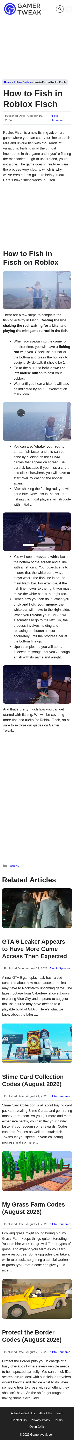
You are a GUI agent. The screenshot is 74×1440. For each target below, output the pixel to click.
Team (59, 1413)
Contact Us (19, 1420)
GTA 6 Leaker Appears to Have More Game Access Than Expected (34, 948)
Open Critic (37, 1426)
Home (7, 82)
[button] (60, 9)
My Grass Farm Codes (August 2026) (33, 1208)
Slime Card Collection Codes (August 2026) (33, 1080)
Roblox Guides (22, 82)
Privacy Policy (40, 1420)
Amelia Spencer (60, 968)
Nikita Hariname (60, 1096)
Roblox (14, 866)
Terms (58, 1420)
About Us (45, 1413)
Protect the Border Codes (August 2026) (32, 1336)
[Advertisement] (37, 47)
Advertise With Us (23, 1413)
